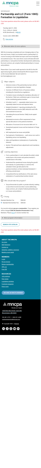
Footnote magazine (7, 284)
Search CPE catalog (10, 224)
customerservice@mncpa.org (11, 319)
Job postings (6, 276)
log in (13, 213)
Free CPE (4, 269)
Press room (5, 286)
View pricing (9, 39)
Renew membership (8, 264)
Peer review (5, 279)
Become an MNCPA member (13, 293)
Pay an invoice (6, 262)
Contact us (5, 247)
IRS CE (18, 32)
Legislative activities (8, 281)
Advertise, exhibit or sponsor (10, 250)
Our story (4, 242)
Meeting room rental (8, 252)
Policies (16, 323)
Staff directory (6, 244)
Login (3, 259)
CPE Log (4, 267)
